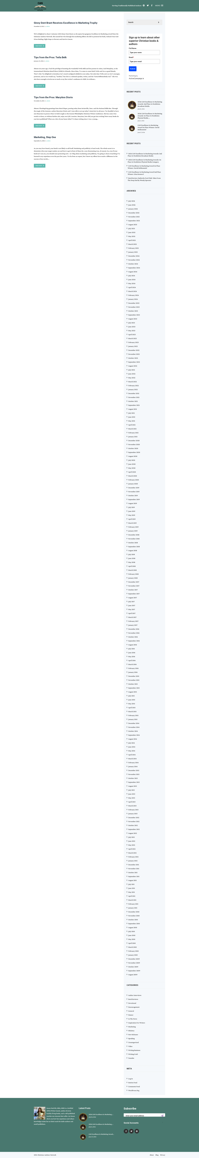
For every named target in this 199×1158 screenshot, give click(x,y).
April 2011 (131, 896)
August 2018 (132, 550)
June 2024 (131, 279)
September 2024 (134, 268)
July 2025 (131, 228)
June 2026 (131, 205)
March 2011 (132, 900)
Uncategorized (133, 1042)
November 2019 (133, 491)
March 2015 (132, 711)
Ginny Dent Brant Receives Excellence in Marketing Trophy (65, 22)
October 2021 (133, 401)
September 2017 (134, 594)
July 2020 (131, 460)
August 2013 (132, 786)
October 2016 (133, 637)
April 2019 (132, 519)
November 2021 (133, 397)
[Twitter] (148, 5)
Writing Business (134, 1050)
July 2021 (131, 413)
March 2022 (132, 382)
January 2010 (133, 955)
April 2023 (132, 334)
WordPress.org (133, 1090)
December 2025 (133, 213)
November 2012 (133, 821)
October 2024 (133, 264)
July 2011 (131, 884)
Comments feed (134, 1086)
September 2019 (134, 499)
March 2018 (132, 570)
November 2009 (134, 963)
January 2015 (132, 719)
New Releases (133, 1034)
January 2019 (133, 531)
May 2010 (131, 939)
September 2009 (134, 971)
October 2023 (133, 311)
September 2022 (134, 362)
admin (48, 26)
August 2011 (132, 880)
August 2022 (132, 366)
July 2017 (131, 601)
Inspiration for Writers (136, 1023)
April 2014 (132, 755)
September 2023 (134, 315)
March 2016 (132, 664)
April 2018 (132, 566)
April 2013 (131, 802)
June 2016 (131, 652)
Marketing (132, 1027)
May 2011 (131, 892)
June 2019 (131, 511)
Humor (130, 1015)
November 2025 (134, 217)
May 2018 (131, 562)
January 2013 (132, 814)
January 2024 (133, 299)
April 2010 (132, 943)
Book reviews (133, 999)
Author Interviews (134, 995)
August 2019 (132, 503)
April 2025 (132, 240)
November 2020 (134, 444)
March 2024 (132, 291)
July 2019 (131, 507)
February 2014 (133, 762)
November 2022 (134, 354)
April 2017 (131, 613)
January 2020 (133, 484)
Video (130, 1046)
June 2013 (131, 794)
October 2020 (133, 448)
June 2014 (131, 747)
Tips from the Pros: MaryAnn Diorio (53, 97)
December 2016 (133, 629)
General (131, 1011)
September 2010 (134, 923)
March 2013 (132, 806)
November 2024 (134, 260)
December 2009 (134, 959)
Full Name (132, 48)
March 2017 (132, 617)
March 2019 (132, 523)
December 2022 (133, 350)
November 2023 (134, 307)
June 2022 (131, 374)
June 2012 (131, 841)
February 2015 (133, 715)
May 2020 (131, 468)
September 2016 (134, 641)
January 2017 (132, 625)
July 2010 (131, 931)
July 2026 (131, 201)
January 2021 (132, 437)
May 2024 (131, 283)
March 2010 (132, 947)
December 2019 (133, 488)
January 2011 (132, 908)
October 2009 (133, 967)
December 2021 (133, 393)
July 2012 (131, 837)
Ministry (131, 1031)
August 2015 (132, 692)
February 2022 (133, 385)
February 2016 (133, 668)
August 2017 (132, 598)
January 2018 (133, 578)
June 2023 (131, 327)
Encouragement (133, 1007)
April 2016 (132, 660)
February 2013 (133, 810)
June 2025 (131, 232)
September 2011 (133, 876)
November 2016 (133, 633)
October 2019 (133, 495)
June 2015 (131, 700)
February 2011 (133, 904)
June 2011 (131, 888)
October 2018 (133, 543)
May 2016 (131, 656)
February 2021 (133, 433)
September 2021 (134, 405)
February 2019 (133, 527)
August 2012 (132, 833)
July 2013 (131, 790)
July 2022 (131, 370)
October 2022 (133, 358)
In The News (132, 1019)
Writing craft (133, 1054)
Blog (156, 1155)
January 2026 (133, 209)
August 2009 (132, 975)
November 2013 (133, 774)
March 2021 (132, 429)
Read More (38, 46)
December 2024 (133, 256)
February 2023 (133, 342)
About (152, 1155)
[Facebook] (151, 5)
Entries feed (132, 1083)
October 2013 (133, 778)
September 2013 (134, 782)
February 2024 (133, 295)
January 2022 (133, 389)
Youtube (131, 1058)
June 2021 (131, 417)
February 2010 (133, 951)
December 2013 (133, 770)
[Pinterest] (144, 5)
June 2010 (131, 935)
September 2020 (134, 452)
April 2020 (132, 472)
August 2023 (132, 319)
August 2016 (132, 645)
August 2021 (132, 409)
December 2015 (133, 676)
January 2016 (133, 672)
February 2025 (133, 248)
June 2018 (131, 558)
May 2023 (131, 330)
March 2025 (132, 244)
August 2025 (132, 224)
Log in (130, 1079)
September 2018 (134, 546)
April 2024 (132, 287)
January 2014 (133, 766)
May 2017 (131, 609)
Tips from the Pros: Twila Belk (50, 57)
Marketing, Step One (45, 137)
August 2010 (132, 927)
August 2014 (132, 739)
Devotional (132, 1003)
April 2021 (131, 425)
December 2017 (133, 582)
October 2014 (133, 731)
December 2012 (133, 817)
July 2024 (131, 276)
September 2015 (134, 688)
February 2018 (133, 574)
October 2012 (133, 825)
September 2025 (134, 221)
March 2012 (132, 853)
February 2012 (133, 857)
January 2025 (133, 252)
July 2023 (131, 323)
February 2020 (133, 480)
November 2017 (133, 586)
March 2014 (132, 759)
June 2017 (131, 605)
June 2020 (132, 464)
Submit (132, 69)
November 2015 (133, 680)
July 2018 (131, 554)
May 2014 (131, 751)
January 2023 (133, 346)
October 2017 (133, 590)
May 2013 (131, 798)
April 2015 (131, 707)
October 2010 (133, 920)
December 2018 (133, 535)
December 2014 (133, 723)
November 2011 (133, 868)
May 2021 (131, 421)
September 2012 (134, 829)
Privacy (162, 1155)
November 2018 (133, 539)
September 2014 (134, 735)
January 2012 (132, 861)
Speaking (131, 1038)
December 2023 (133, 303)
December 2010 (133, 912)
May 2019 (131, 515)
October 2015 (133, 684)
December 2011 (133, 865)
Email (131, 57)
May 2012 (131, 845)
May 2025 (131, 236)
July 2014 (131, 743)
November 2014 (133, 727)
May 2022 (131, 378)
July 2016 (131, 649)
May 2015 (131, 704)
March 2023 (132, 338)
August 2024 (132, 272)
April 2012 (131, 849)
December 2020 (134, 440)
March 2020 (132, 476)
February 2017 (133, 621)
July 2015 (131, 696)
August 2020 (132, 456)
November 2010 (134, 916)
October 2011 (132, 872)
